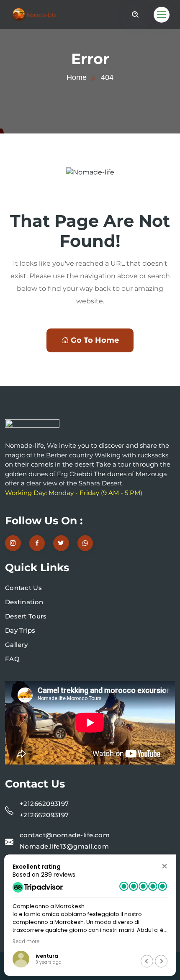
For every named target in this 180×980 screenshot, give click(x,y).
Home (77, 77)
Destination (24, 602)
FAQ (12, 659)
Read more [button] (26, 941)
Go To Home (95, 340)
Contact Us (23, 588)
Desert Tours (26, 616)
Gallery (16, 645)
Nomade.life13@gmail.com (64, 846)
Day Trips (20, 630)
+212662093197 (44, 804)
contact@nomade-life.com (65, 835)
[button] (164, 865)
